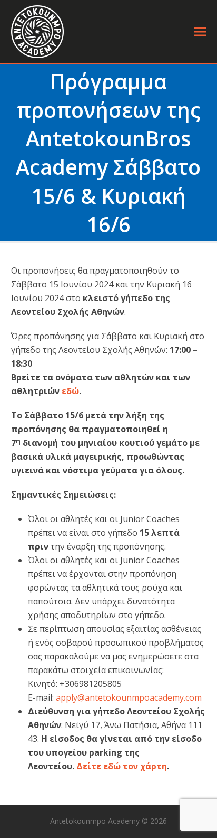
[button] (200, 31)
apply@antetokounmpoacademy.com (129, 697)
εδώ (70, 391)
